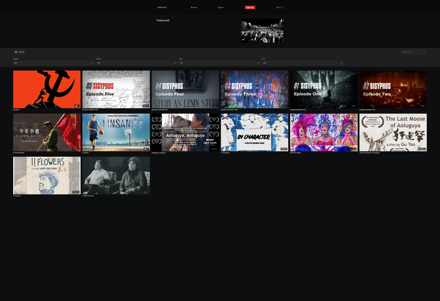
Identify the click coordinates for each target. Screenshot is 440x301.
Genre (98, 59)
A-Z (263, 59)
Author (16, 59)
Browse (194, 7)
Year (180, 59)
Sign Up (250, 7)
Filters (21, 52)
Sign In (221, 7)
